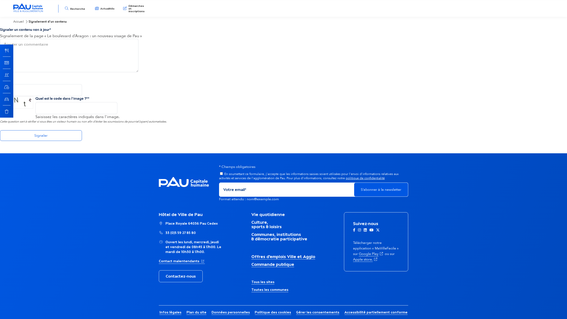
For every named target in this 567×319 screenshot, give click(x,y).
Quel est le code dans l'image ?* (61, 98)
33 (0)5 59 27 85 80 (180, 232)
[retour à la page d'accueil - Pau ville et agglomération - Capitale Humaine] (28, 11)
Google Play (369, 253)
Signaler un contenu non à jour (24, 29)
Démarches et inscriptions (136, 9)
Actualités (107, 8)
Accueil (18, 21)
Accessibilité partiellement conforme (376, 312)
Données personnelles (231, 312)
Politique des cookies (273, 312)
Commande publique (272, 264)
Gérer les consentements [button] (317, 312)
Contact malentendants (182, 261)
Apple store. (363, 259)
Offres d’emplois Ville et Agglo (283, 256)
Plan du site (196, 312)
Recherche (77, 9)
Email (4, 80)
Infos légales (170, 312)
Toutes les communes (269, 289)
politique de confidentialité (365, 178)
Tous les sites (262, 282)
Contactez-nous (181, 276)
